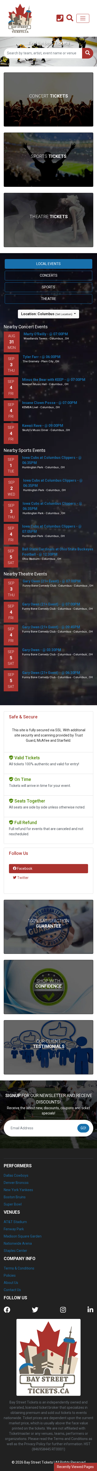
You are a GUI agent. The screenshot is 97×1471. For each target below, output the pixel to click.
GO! (83, 1128)
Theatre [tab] (48, 299)
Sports (48, 156)
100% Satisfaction (48, 923)
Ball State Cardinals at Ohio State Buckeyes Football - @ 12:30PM (57, 551)
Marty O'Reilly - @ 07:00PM (46, 334)
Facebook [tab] (24, 868)
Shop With (48, 983)
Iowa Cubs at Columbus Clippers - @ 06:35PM (52, 460)
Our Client (48, 1044)
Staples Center (15, 1251)
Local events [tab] (48, 264)
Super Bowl (13, 1204)
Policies (10, 1275)
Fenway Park (14, 1229)
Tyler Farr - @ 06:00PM (41, 357)
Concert (48, 96)
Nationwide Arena (18, 1243)
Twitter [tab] (22, 878)
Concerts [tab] (48, 275)
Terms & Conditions (19, 1268)
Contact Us (12, 1290)
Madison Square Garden (23, 1236)
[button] (69, 18)
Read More (48, 936)
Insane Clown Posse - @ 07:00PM (49, 403)
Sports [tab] (48, 287)
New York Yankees (18, 1190)
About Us (11, 1283)
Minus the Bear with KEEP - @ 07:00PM (53, 380)
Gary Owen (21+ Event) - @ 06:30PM (51, 673)
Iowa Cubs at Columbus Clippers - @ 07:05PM (52, 529)
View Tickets (48, 106)
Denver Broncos (16, 1183)
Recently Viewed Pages (75, 1467)
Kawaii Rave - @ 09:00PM (42, 426)
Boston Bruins (15, 1197)
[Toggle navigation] (82, 18)
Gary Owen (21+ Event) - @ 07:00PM (52, 581)
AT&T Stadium (15, 1222)
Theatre (49, 216)
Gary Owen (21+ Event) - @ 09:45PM (51, 627)
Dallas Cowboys (16, 1175)
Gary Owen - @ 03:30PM (41, 650)
